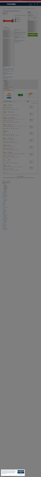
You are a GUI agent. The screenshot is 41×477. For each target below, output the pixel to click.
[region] (13, 473)
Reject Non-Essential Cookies (21, 472)
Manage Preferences (21, 474)
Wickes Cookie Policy (9, 473)
